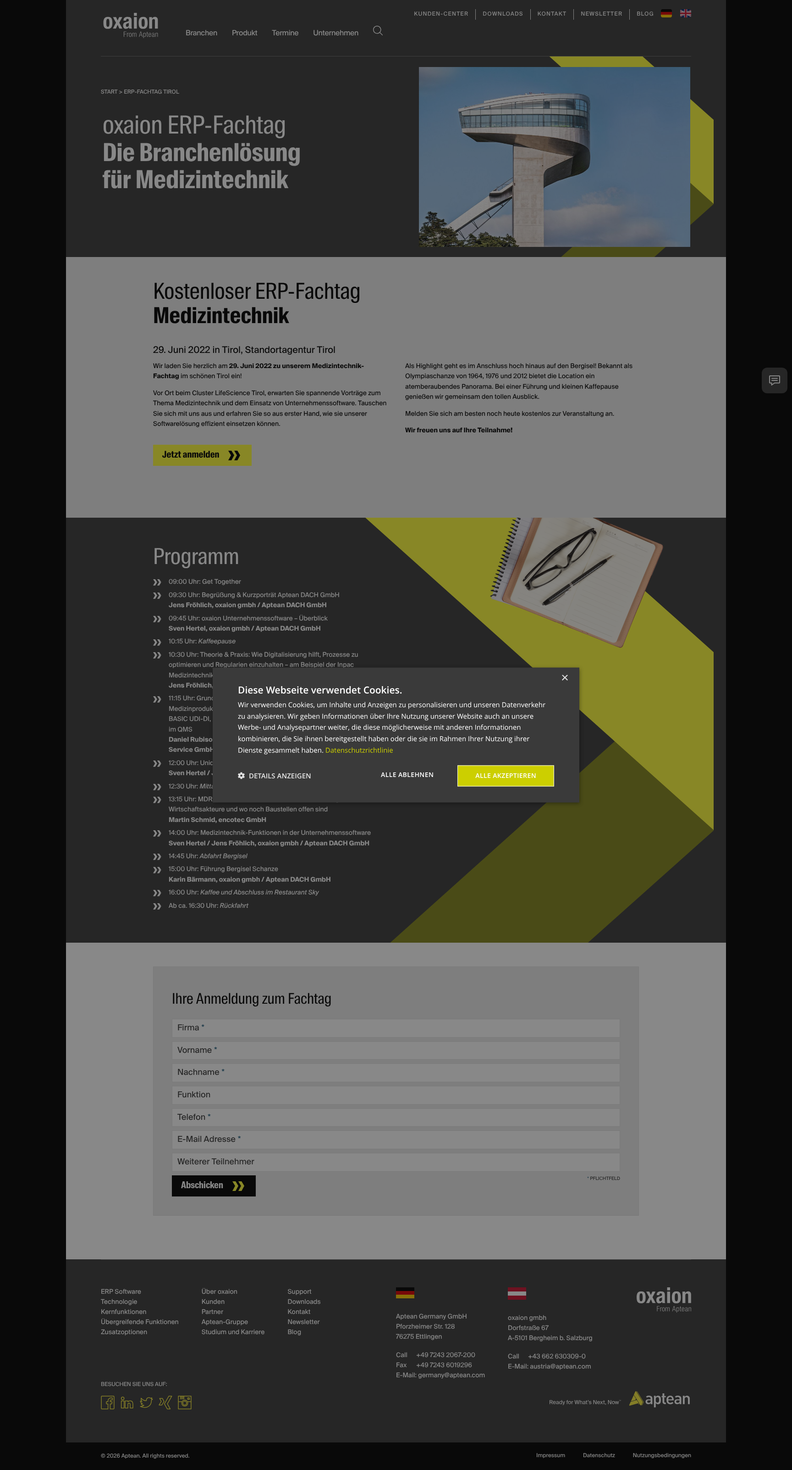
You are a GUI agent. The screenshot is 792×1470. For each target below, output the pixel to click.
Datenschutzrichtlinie (359, 750)
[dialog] (396, 735)
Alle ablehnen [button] (407, 774)
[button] (274, 776)
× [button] (564, 678)
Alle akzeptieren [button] (505, 775)
